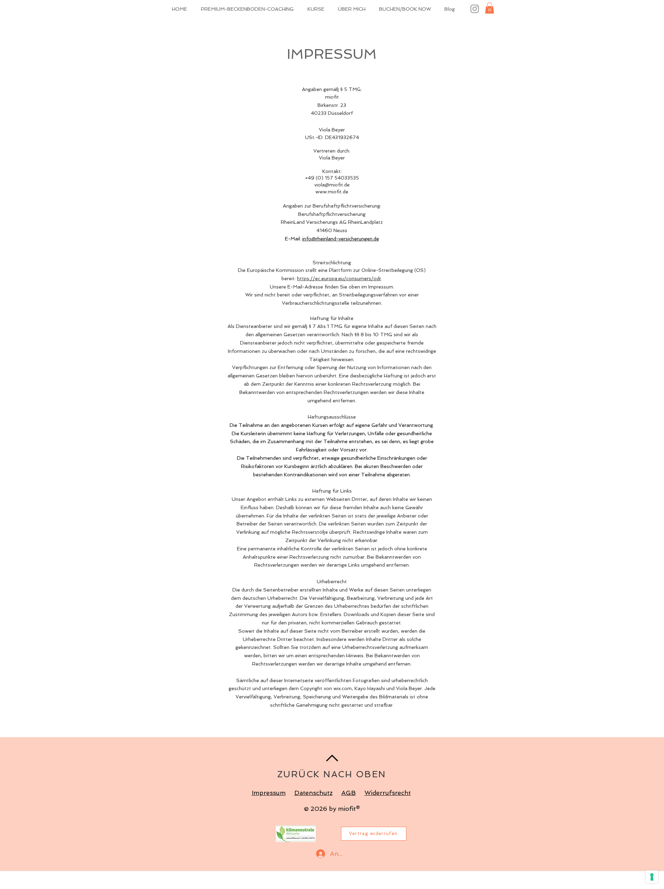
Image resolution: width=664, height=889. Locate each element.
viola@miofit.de (332, 184)
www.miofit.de (331, 191)
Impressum (269, 792)
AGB (348, 792)
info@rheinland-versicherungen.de (340, 238)
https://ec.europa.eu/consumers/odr (339, 278)
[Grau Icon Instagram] (474, 9)
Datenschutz (313, 792)
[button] (489, 7)
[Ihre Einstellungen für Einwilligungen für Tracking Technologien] (651, 876)
